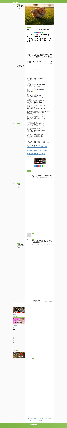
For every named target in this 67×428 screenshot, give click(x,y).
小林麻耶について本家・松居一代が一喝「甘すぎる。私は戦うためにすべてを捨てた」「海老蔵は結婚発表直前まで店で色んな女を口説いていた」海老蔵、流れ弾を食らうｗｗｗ (42, 241)
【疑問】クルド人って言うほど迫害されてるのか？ (20, 245)
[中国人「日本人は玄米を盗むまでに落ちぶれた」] (40, 32)
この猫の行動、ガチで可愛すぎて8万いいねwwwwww (20, 126)
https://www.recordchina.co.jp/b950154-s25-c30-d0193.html (36, 76)
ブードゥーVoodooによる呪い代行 (37, 147)
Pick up (16, 314)
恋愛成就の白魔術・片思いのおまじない (38, 150)
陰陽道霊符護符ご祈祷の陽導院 (36, 154)
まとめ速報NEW (16, 2)
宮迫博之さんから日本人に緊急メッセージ (38, 300)
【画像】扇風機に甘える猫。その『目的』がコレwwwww (20, 6)
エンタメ (16, 325)
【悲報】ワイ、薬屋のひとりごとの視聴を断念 (35, 420)
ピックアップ (29, 168)
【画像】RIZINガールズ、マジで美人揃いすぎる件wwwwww (20, 185)
